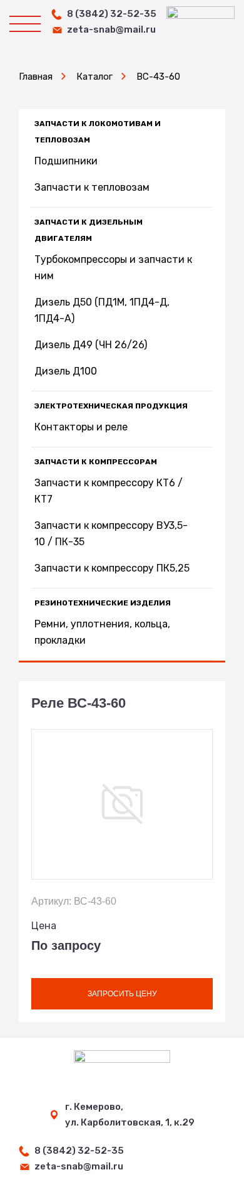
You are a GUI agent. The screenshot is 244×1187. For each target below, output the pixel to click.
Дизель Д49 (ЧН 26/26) (90, 345)
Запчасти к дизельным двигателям (88, 230)
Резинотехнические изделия (102, 603)
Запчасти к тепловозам (92, 187)
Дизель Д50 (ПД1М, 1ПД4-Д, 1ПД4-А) (102, 310)
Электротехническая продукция (111, 406)
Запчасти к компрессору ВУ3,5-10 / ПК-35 (111, 533)
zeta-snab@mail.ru (111, 29)
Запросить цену (122, 993)
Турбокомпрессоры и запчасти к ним (113, 267)
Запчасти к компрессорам (95, 461)
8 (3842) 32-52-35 (111, 13)
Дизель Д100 (65, 371)
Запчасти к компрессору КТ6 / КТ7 (108, 491)
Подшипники (66, 161)
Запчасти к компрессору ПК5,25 (112, 568)
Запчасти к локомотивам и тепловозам (97, 131)
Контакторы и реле (81, 427)
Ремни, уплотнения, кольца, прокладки (102, 632)
